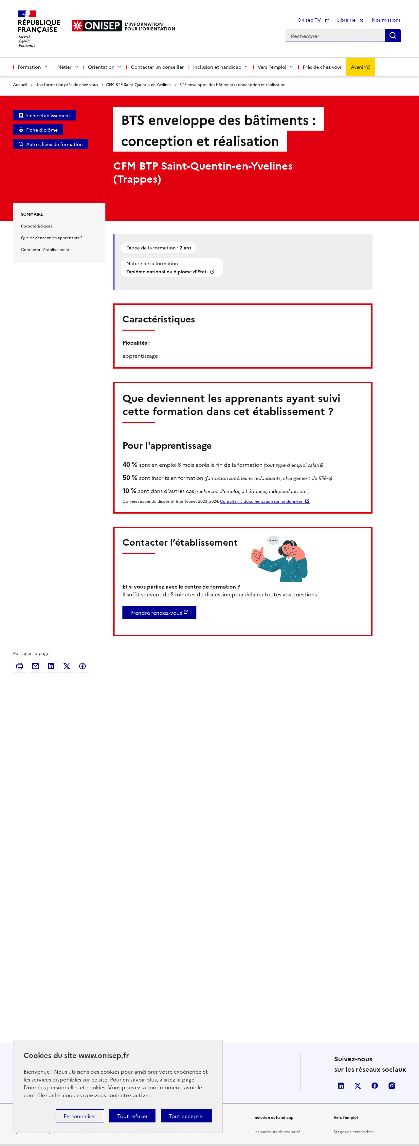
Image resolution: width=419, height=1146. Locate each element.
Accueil (20, 84)
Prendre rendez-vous (156, 612)
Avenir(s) (361, 67)
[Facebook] (82, 666)
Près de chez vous (322, 67)
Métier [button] (64, 67)
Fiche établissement (48, 115)
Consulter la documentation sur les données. (261, 501)
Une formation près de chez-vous (66, 84)
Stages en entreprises (353, 1131)
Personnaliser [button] (80, 1115)
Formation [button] (29, 67)
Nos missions (386, 19)
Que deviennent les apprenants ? (51, 237)
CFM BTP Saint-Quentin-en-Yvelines (138, 84)
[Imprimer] (19, 666)
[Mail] (35, 666)
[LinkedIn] (51, 666)
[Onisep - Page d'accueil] (97, 25)
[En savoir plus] (213, 271)
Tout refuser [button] (132, 1115)
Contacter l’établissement (45, 249)
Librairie (347, 19)
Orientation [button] (101, 67)
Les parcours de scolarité (277, 1131)
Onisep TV (310, 19)
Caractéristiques (36, 225)
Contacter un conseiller (157, 67)
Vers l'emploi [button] (272, 67)
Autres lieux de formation (54, 144)
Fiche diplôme (42, 129)
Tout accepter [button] (186, 1115)
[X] (66, 666)
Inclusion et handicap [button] (217, 67)
